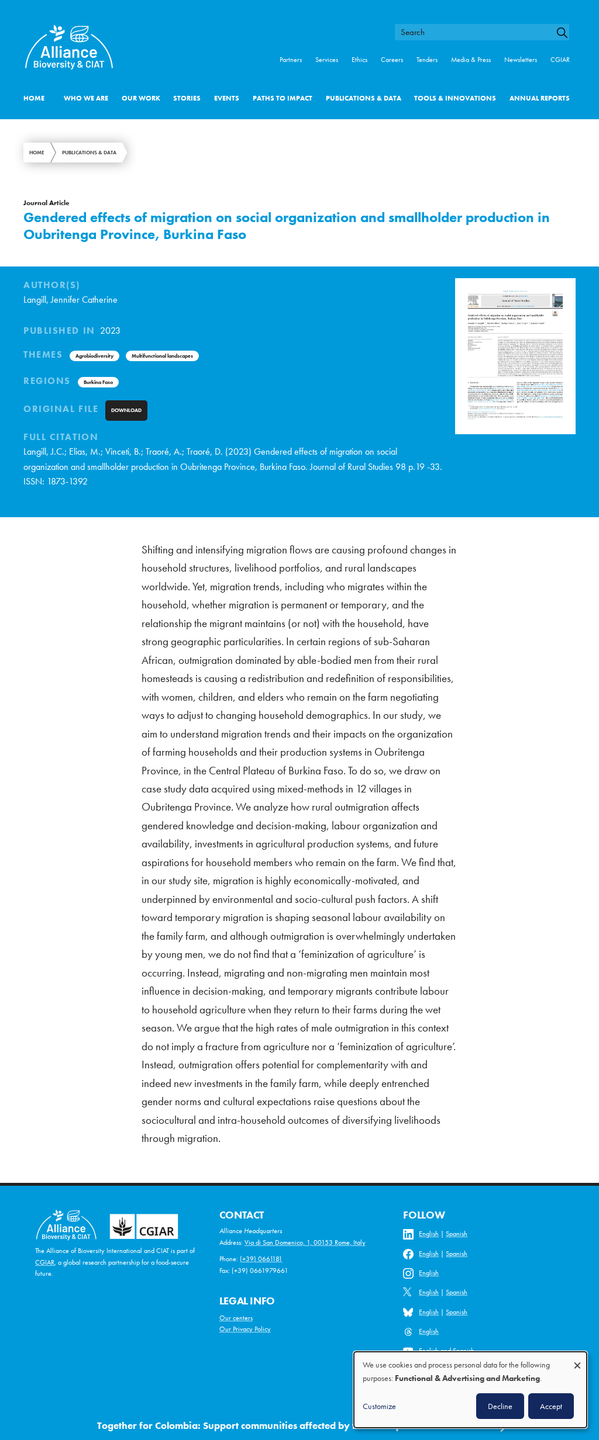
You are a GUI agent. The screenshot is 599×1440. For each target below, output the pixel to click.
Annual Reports (540, 98)
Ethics (359, 59)
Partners (291, 59)
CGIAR (560, 59)
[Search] (566, 32)
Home (33, 98)
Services (326, 59)
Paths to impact (282, 98)
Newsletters (520, 59)
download (126, 410)
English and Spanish (446, 1350)
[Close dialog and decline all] (577, 1359)
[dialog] (470, 1389)
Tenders (427, 59)
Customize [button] (379, 1406)
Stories (187, 98)
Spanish (456, 1233)
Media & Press (471, 59)
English (429, 1233)
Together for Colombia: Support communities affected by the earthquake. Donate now (289, 1425)
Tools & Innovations (455, 98)
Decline (500, 1406)
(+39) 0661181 (261, 1259)
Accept (551, 1406)
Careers (392, 59)
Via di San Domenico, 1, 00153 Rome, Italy (305, 1242)
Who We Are (86, 98)
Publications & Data (363, 98)
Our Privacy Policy (245, 1329)
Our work (141, 98)
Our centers (236, 1318)
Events (226, 98)
